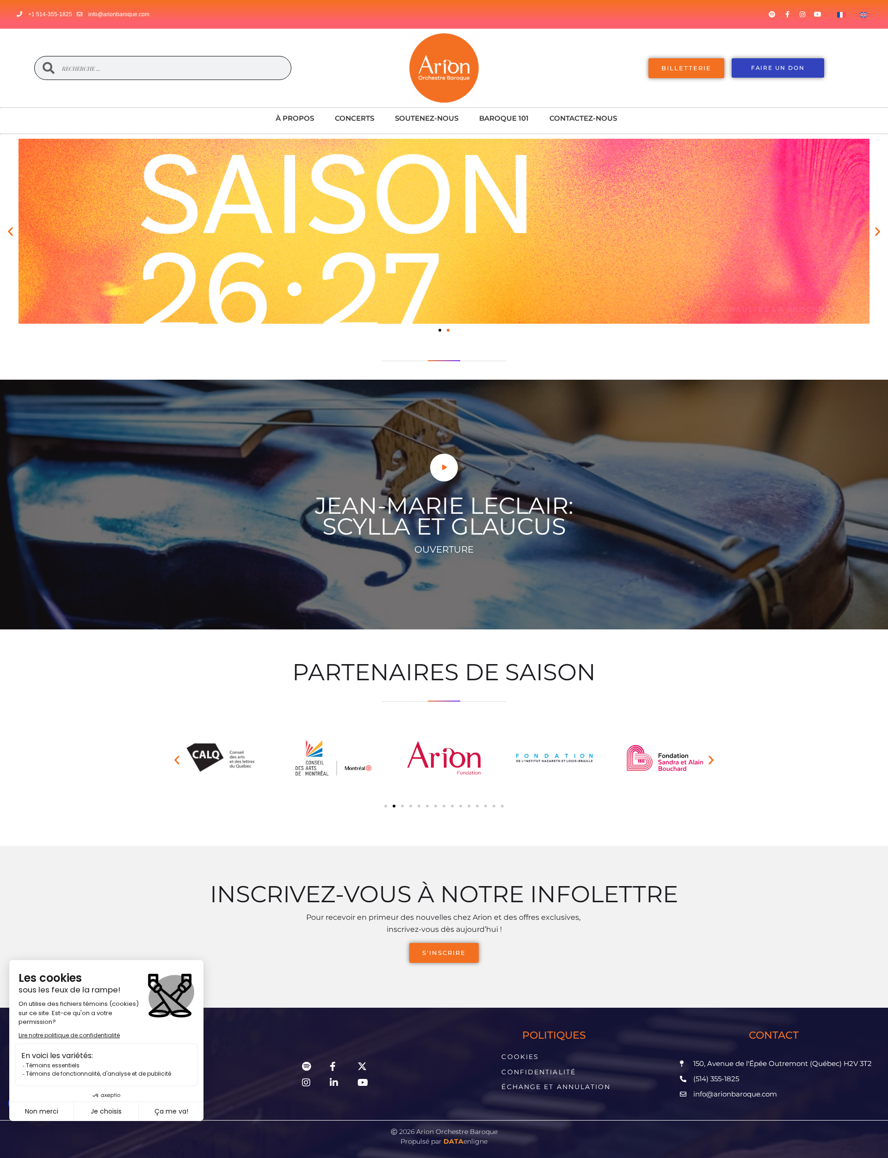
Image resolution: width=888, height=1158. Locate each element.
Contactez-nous (583, 118)
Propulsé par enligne (444, 1141)
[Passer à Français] (841, 14)
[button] (10, 231)
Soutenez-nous (426, 118)
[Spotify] (771, 14)
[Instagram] (802, 14)
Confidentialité (538, 1072)
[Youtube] (817, 14)
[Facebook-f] (787, 14)
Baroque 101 (504, 118)
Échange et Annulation (555, 1087)
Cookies (520, 1057)
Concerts (354, 118)
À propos (295, 118)
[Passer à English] (863, 14)
